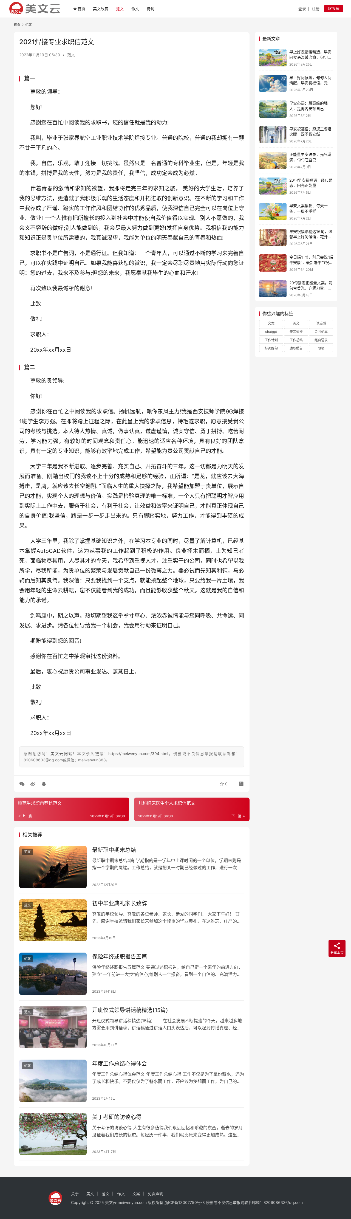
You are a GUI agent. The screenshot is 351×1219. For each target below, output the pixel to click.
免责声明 (155, 1193)
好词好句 (271, 348)
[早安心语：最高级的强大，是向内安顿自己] (273, 109)
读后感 (321, 323)
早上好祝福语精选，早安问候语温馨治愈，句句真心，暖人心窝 (310, 57)
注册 (315, 8)
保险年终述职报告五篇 (119, 956)
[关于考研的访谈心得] (53, 1134)
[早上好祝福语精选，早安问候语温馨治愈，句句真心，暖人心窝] (273, 57)
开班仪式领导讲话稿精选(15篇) (130, 1010)
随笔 (321, 348)
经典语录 (321, 340)
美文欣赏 (100, 8)
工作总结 (296, 340)
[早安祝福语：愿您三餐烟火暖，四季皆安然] (273, 134)
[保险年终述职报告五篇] (53, 974)
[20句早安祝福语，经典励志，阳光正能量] (273, 186)
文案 (271, 323)
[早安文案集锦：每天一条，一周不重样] (273, 211)
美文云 (111, 1202)
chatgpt (271, 332)
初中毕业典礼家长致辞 (119, 903)
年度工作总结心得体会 (119, 1063)
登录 (302, 8)
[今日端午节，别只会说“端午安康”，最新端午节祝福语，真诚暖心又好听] (273, 263)
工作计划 (271, 340)
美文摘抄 (296, 332)
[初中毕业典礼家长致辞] (53, 920)
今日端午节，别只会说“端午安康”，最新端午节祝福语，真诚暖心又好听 (311, 262)
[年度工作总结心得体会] (53, 1081)
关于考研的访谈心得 (116, 1117)
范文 (120, 8)
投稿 (335, 9)
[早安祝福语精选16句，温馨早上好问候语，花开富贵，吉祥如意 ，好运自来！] (273, 237)
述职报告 (296, 348)
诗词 (150, 8)
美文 (296, 323)
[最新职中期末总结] (53, 867)
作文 (135, 8)
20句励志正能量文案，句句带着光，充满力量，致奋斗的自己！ (310, 288)
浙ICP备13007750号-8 (185, 1202)
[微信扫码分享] (23, 784)
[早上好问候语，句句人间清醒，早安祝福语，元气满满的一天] (273, 83)
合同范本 (321, 332)
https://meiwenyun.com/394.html (138, 753)
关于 (75, 1193)
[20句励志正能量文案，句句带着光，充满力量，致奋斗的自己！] (273, 288)
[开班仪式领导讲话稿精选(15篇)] (53, 1027)
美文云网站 (61, 753)
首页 (81, 8)
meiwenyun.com (132, 1202)
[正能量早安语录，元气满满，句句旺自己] (273, 160)
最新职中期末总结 (114, 850)
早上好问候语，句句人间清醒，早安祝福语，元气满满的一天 (310, 83)
